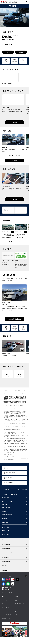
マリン (16, 600)
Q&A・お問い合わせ (6, 611)
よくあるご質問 (6, 527)
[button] (10, 117)
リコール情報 (5, 534)
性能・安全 (5, 504)
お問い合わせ (5, 530)
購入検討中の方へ (6, 548)
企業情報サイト (5, 618)
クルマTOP (4, 539)
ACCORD (14, 6)
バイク (16, 596)
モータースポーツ (5, 614)
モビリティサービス (6, 607)
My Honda (4, 570)
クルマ (3, 596)
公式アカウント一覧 (6, 592)
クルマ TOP (10, 489)
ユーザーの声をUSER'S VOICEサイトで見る (14, 319)
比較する (21, 52)
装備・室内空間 (6, 507)
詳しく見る (14, 122)
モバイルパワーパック (19, 603)
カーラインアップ (17, 489)
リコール (17, 611)
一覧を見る (8, 52)
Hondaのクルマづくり (7, 552)
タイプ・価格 (5, 497)
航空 (3, 603)
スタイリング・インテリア (9, 501)
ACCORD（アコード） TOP (9, 494)
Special (4, 511)
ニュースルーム (18, 614)
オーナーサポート (6, 561)
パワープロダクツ (5, 600)
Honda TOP (4, 489)
